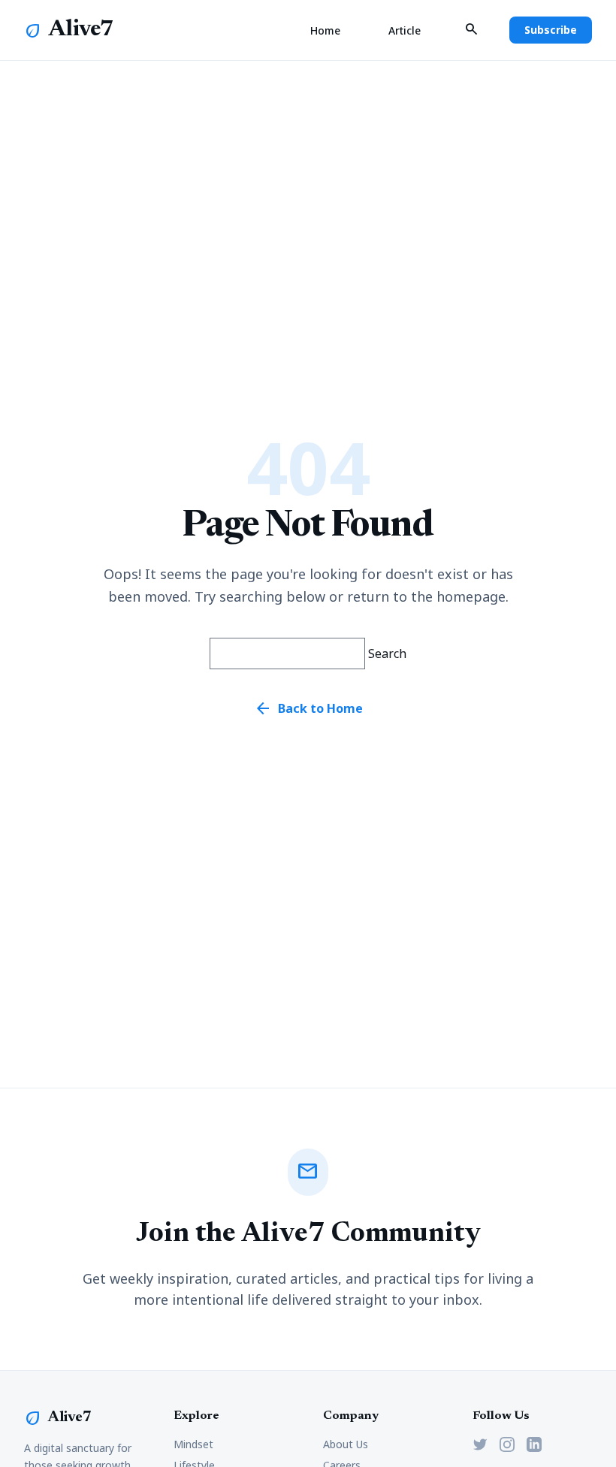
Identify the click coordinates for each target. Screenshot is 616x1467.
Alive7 (81, 30)
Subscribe (550, 30)
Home (325, 30)
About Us (345, 1444)
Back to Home (308, 708)
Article (404, 30)
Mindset (193, 1444)
